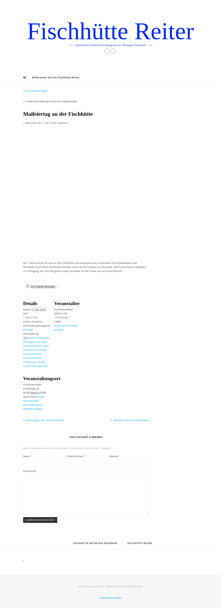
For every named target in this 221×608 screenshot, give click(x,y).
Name (27, 456)
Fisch (45, 345)
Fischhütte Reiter (110, 31)
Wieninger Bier (39, 366)
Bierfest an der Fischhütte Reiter (131, 420)
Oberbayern (30, 362)
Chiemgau (28, 341)
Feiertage (28, 329)
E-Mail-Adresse (75, 456)
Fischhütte (40, 349)
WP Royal (99, 586)
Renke (41, 362)
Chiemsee (41, 341)
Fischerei (28, 349)
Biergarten (43, 337)
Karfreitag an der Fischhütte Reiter (45, 420)
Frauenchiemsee (32, 353)
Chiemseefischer (32, 345)
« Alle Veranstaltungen (35, 90)
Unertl (26, 366)
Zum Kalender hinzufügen (43, 287)
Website (113, 456)
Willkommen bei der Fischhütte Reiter (56, 77)
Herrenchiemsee (32, 357)
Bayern (32, 337)
